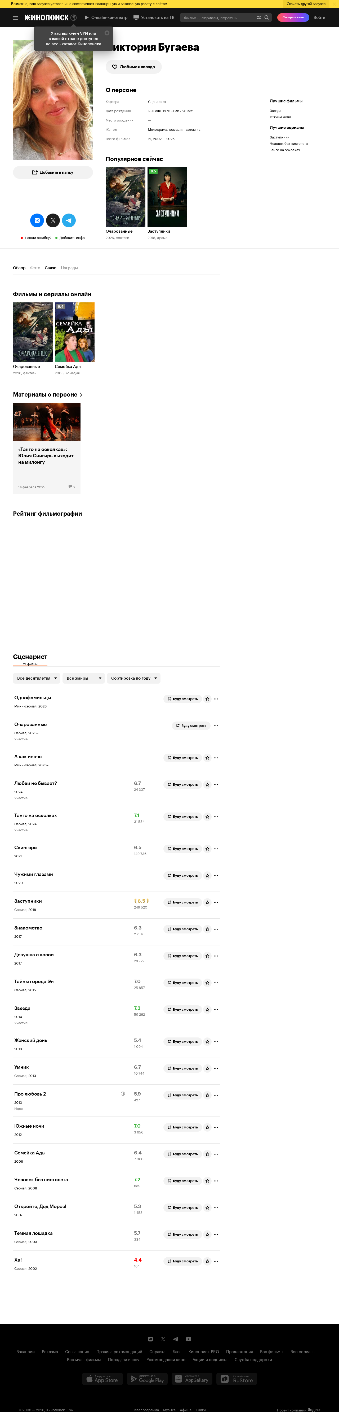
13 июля (154, 110)
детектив (193, 129)
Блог (177, 1351)
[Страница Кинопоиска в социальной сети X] (163, 1339)
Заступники (279, 136)
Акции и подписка (210, 1359)
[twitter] (53, 220)
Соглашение (77, 1351)
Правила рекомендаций (119, 1351)
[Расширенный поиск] (259, 17)
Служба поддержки (253, 1359)
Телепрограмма (146, 1409)
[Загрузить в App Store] (102, 1379)
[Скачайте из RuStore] (236, 1379)
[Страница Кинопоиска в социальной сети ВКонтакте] (150, 1339)
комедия (176, 129)
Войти (319, 17)
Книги (201, 1409)
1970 (166, 110)
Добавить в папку (56, 172)
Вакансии (25, 1351)
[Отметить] (216, 699)
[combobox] (216, 17)
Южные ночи (280, 116)
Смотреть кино (293, 17)
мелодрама (157, 129)
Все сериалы (303, 1351)
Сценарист (157, 101)
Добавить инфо (72, 237)
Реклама (50, 1351)
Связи (50, 268)
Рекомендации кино (165, 1359)
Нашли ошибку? (38, 237)
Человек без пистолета (289, 143)
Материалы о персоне (45, 394)
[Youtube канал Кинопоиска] (188, 1339)
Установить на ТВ (158, 17)
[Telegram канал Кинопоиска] (176, 1339)
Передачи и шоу (123, 1359)
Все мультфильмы (84, 1359)
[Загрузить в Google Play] (147, 1379)
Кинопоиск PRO (204, 1351)
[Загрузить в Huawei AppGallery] (192, 1379)
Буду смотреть (185, 699)
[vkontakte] (37, 220)
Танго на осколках (285, 149)
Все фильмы (271, 1351)
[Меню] (15, 18)
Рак (176, 110)
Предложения (239, 1351)
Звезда (275, 110)
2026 (170, 138)
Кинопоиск (55, 1409)
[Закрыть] (107, 33)
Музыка (169, 1409)
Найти (267, 17)
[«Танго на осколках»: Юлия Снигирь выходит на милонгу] (47, 448)
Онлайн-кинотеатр (109, 17)
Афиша (185, 1409)
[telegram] (69, 220)
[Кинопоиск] (47, 17)
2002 (157, 138)
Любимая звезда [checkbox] (137, 66)
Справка (157, 1351)
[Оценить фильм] (207, 699)
